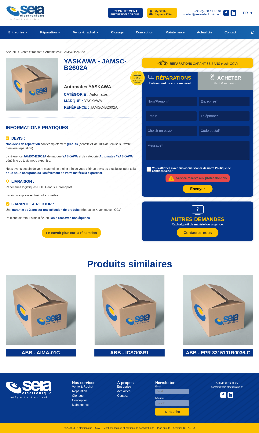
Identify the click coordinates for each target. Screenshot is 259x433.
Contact (230, 32)
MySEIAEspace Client (164, 13)
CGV (97, 428)
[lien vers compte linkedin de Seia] (233, 13)
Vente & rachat (84, 32)
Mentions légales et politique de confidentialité (129, 428)
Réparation (48, 32)
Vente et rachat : (31, 52)
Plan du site (163, 428)
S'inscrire (172, 412)
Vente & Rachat (82, 386)
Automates (52, 52)
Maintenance (175, 32)
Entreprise (16, 32)
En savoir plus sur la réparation (71, 233)
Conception (144, 32)
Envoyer (197, 189)
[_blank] (230, 395)
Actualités (204, 32)
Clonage (117, 32)
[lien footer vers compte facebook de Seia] (223, 395)
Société (159, 398)
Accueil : (11, 52)
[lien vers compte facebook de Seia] (226, 13)
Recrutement (125, 13)
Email (158, 386)
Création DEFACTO (184, 428)
